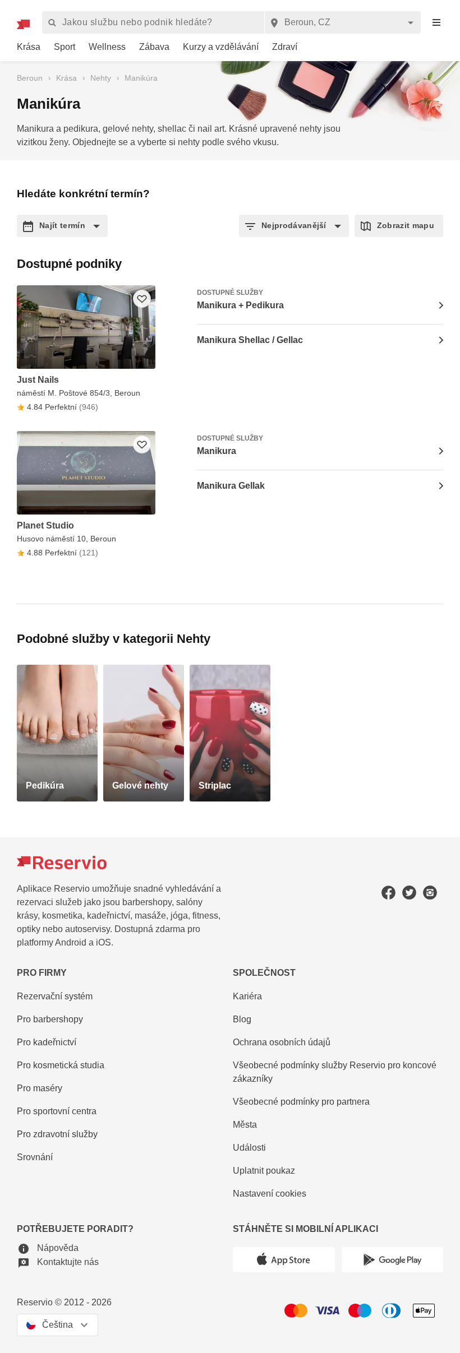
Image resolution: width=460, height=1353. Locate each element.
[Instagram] (430, 892)
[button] (62, 226)
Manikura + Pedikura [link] (240, 305)
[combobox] (342, 22)
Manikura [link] (216, 451)
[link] (28, 47)
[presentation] (436, 23)
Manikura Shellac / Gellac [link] (250, 340)
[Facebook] (388, 892)
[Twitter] (409, 892)
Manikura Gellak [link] (231, 485)
